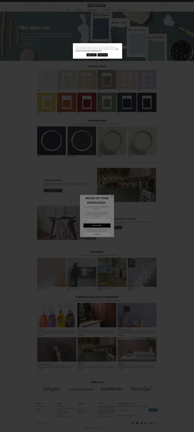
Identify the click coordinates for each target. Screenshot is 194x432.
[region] (97, 51)
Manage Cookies (91, 54)
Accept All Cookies (103, 54)
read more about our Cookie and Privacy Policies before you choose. (96, 50)
